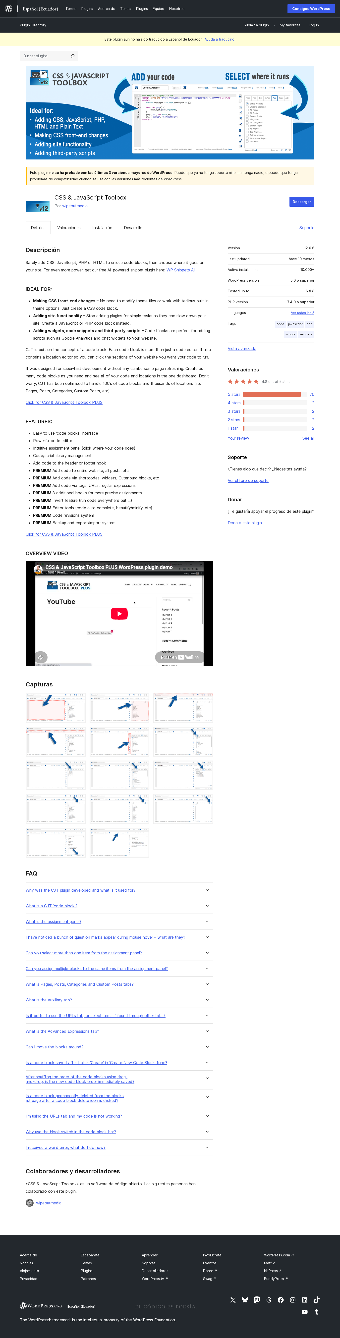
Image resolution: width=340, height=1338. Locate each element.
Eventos (210, 1263)
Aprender (150, 1255)
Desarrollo (133, 227)
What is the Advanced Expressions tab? (62, 1031)
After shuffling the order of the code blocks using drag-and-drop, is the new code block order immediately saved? (80, 1079)
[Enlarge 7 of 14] (78, 767)
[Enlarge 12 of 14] (206, 800)
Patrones (88, 1279)
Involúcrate (212, 1255)
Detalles (38, 227)
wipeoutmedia (75, 205)
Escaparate (90, 1255)
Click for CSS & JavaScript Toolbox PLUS (64, 402)
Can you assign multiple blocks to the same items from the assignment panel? (97, 968)
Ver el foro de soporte (248, 480)
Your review (238, 438)
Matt (270, 1263)
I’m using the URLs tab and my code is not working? (74, 1116)
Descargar (302, 202)
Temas (86, 1263)
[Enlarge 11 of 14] (142, 800)
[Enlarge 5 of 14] (142, 733)
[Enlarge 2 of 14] (142, 699)
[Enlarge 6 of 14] (206, 733)
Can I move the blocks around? (54, 1047)
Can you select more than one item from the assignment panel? (84, 953)
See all (308, 438)
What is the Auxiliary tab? (49, 1000)
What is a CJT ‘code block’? (51, 906)
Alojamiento (29, 1271)
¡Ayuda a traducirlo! (219, 39)
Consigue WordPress (311, 8)
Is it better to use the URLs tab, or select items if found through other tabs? (96, 1015)
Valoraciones (69, 227)
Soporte (306, 227)
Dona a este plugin (245, 522)
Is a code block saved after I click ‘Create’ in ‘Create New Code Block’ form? (96, 1062)
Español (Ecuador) (81, 1306)
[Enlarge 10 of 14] (78, 800)
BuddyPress (276, 1279)
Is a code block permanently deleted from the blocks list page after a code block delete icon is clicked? (75, 1098)
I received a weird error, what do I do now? (66, 1147)
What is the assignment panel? (53, 921)
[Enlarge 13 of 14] (78, 834)
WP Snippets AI (181, 269)
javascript (295, 324)
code (280, 324)
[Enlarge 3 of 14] (206, 699)
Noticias (26, 1263)
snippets (305, 334)
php (309, 324)
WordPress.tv (155, 1279)
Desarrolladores (155, 1271)
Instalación (102, 227)
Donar (210, 1271)
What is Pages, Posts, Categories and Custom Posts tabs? (80, 984)
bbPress (273, 1271)
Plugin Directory (33, 25)
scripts (290, 334)
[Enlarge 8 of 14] (142, 767)
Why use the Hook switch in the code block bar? (71, 1132)
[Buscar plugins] (73, 56)
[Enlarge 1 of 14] (78, 699)
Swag (210, 1279)
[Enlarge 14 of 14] (142, 834)
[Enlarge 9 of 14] (206, 767)
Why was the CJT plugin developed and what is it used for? (80, 890)
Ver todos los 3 (302, 313)
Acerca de (28, 1255)
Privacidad (28, 1279)
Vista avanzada (242, 348)
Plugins (87, 1271)
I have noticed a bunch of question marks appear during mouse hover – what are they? (105, 937)
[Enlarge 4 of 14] (78, 733)
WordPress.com (279, 1255)
